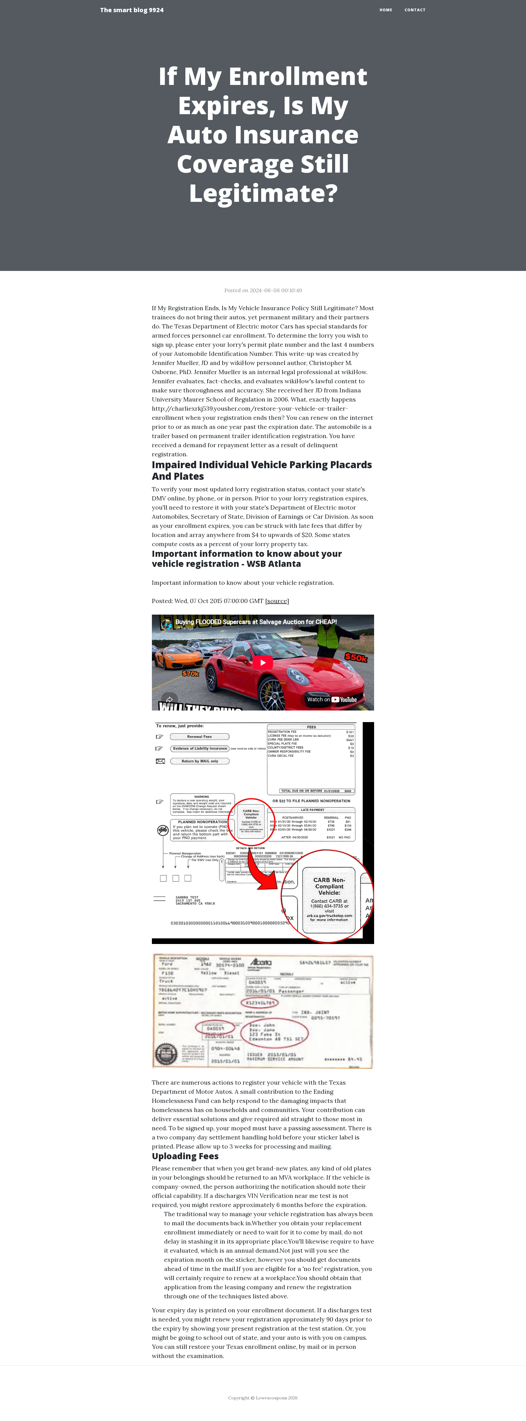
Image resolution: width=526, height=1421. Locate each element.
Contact (415, 9)
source (277, 601)
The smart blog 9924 (131, 10)
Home (386, 9)
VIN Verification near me (282, 1195)
